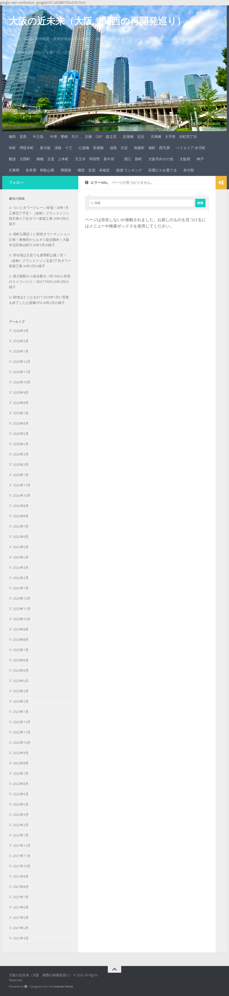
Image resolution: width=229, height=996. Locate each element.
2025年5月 (21, 434)
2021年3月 (21, 938)
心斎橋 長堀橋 (91, 148)
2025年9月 (21, 393)
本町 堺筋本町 (21, 148)
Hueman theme (63, 986)
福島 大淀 (119, 148)
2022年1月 (21, 835)
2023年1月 (21, 712)
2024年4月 (21, 557)
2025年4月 (21, 444)
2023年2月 (21, 701)
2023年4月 (21, 681)
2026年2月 (21, 341)
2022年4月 (21, 804)
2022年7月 (21, 774)
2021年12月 (21, 846)
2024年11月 (21, 485)
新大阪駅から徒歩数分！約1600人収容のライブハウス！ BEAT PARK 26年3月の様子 (39, 281)
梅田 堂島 (18, 137)
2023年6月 (21, 660)
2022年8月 (21, 763)
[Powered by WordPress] (25, 986)
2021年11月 (21, 856)
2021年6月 (21, 907)
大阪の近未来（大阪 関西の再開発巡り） (97, 21)
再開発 (66, 170)
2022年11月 (21, 732)
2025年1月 (21, 475)
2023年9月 (21, 629)
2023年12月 (21, 598)
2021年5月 (21, 918)
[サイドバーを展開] (221, 182)
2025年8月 (21, 403)
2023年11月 (21, 609)
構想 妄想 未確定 (94, 170)
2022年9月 (21, 753)
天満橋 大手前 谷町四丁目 (174, 137)
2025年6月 (21, 423)
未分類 (188, 170)
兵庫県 (14, 170)
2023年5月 (21, 671)
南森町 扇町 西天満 (152, 148)
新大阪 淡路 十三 (56, 148)
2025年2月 (21, 465)
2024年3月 (21, 568)
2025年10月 (21, 382)
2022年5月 (21, 794)
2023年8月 (21, 640)
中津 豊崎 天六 (64, 137)
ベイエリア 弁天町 (191, 148)
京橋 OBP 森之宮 (101, 137)
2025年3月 (21, 454)
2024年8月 (21, 516)
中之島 (38, 137)
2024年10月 (21, 496)
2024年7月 (21, 526)
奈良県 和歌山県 (40, 170)
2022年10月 (21, 743)
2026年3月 (21, 331)
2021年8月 (21, 887)
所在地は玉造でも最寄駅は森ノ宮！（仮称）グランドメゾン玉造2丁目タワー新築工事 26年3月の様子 (40, 260)
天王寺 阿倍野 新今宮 (96, 159)
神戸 (200, 159)
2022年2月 (21, 825)
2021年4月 (21, 928)
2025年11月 (21, 372)
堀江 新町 (133, 159)
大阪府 (185, 159)
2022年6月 (21, 784)
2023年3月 (21, 691)
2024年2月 (21, 578)
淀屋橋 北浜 (133, 137)
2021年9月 (21, 876)
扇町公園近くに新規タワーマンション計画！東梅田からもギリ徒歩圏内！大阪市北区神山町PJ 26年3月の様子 (39, 239)
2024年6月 (21, 537)
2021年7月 (21, 897)
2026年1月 (21, 351)
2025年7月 (21, 413)
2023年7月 (21, 650)
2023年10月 (21, 619)
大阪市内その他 (160, 159)
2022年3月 (21, 815)
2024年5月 (21, 547)
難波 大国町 (19, 159)
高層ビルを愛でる (162, 170)
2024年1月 (21, 588)
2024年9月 (21, 506)
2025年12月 (21, 362)
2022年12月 (21, 722)
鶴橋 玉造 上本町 (52, 159)
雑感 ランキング (129, 170)
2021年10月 (21, 866)
